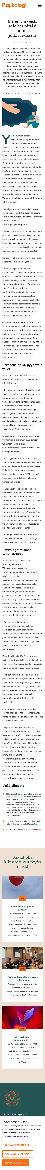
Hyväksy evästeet (16, 1162)
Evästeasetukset (18, 1145)
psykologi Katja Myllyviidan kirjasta (24, 822)
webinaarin (21, 796)
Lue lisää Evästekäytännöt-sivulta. (16, 1136)
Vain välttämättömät (17, 1153)
